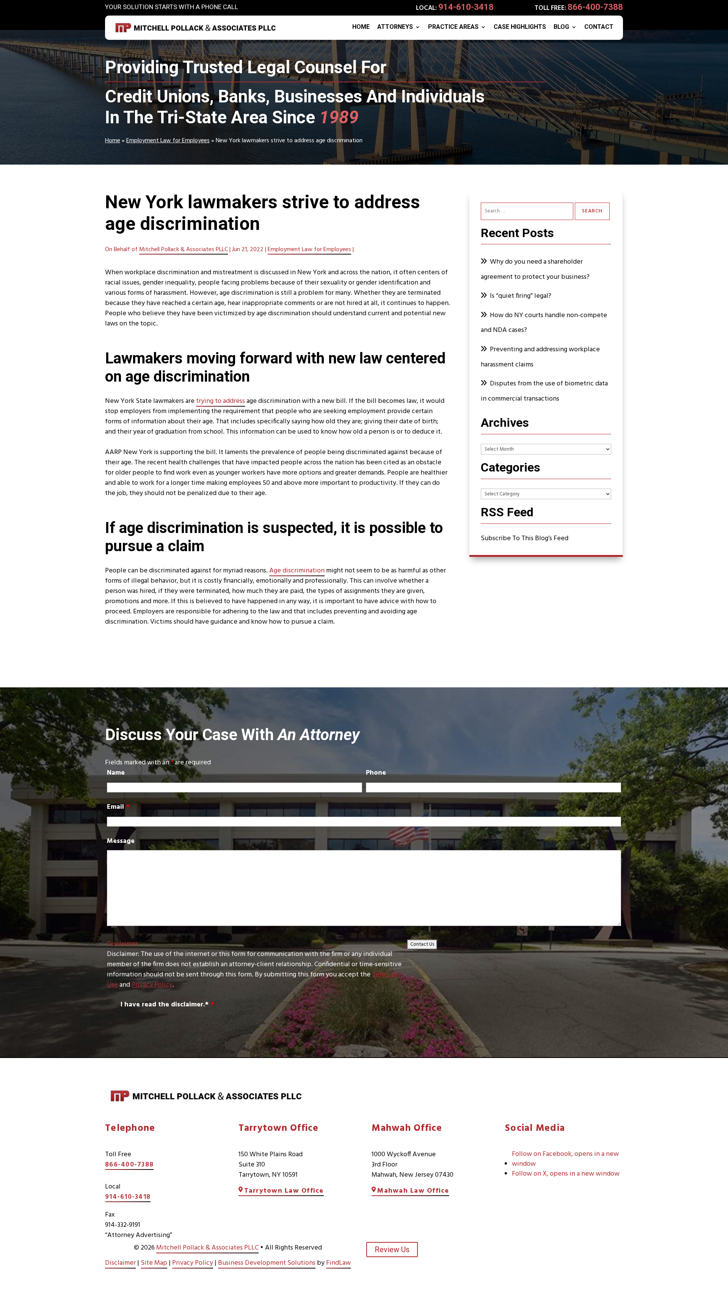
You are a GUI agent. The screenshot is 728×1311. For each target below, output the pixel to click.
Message (121, 841)
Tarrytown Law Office (284, 1191)
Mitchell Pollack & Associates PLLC (183, 250)
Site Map (154, 1263)
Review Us (392, 1249)
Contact (598, 27)
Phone (376, 772)
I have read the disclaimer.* (167, 1005)
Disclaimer (122, 943)
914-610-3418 (466, 7)
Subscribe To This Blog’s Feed (524, 538)
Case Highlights (520, 27)
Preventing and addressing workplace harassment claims (540, 357)
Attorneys (395, 27)
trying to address (220, 401)
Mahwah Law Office (413, 1191)
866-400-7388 (595, 7)
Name (116, 772)
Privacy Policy (152, 984)
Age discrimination (297, 570)
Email (118, 807)
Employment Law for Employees (309, 250)
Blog (561, 27)
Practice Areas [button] (453, 27)
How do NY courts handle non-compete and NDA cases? (544, 323)
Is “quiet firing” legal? (520, 296)
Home (361, 27)
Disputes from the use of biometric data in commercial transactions (544, 391)
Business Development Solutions (266, 1263)
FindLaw (338, 1263)
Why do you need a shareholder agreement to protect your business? (536, 269)
